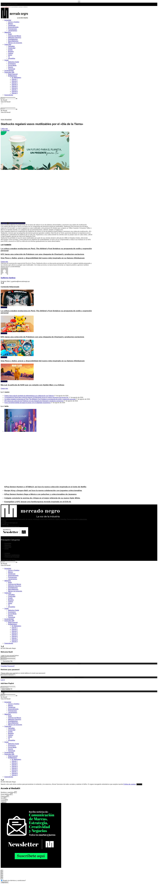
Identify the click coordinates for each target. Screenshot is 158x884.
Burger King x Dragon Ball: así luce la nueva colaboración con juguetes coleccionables (43, 490)
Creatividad (11, 48)
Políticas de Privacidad (11, 557)
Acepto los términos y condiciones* (14, 880)
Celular (3, 800)
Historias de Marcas (14, 36)
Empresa (4, 796)
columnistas (83, 519)
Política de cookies (129, 784)
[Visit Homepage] (14, 19)
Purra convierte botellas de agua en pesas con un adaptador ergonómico (27, 403)
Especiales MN (9, 72)
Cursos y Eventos (13, 22)
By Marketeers (16, 77)
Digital (6, 60)
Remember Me (7, 661)
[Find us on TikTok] (3, 646)
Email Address (5, 794)
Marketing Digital (13, 62)
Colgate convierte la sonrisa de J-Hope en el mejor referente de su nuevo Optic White (42, 498)
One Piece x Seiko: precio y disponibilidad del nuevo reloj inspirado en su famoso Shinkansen (43, 258)
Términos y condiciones (12, 555)
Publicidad (7, 44)
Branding (11, 51)
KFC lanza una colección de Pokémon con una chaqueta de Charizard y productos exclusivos (42, 254)
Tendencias (11, 25)
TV (9, 57)
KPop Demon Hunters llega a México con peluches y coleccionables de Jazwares (40, 494)
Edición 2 (15, 81)
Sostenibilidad (9, 70)
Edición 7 (15, 90)
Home (3, 119)
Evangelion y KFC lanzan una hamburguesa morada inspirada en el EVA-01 (37, 502)
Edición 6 (15, 88)
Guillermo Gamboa (8, 278)
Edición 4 (15, 84)
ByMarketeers (12, 76)
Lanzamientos (12, 30)
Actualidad (7, 20)
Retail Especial (13, 74)
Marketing (7, 32)
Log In (3, 680)
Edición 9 (15, 93)
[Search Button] (16, 98)
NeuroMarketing (13, 41)
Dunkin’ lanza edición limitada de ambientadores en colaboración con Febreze (29, 396)
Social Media (12, 65)
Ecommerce (12, 64)
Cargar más (4, 262)
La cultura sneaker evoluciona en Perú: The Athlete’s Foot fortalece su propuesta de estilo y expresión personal (39, 399)
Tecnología (11, 69)
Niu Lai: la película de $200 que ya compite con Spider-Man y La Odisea (32, 385)
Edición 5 (15, 86)
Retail (10, 34)
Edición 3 (15, 83)
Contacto (7, 553)
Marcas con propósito (15, 43)
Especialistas (8, 95)
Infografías (11, 58)
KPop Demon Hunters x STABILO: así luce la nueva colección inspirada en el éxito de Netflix (45, 487)
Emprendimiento (13, 27)
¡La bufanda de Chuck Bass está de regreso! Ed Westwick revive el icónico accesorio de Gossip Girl (36, 397)
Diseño (10, 50)
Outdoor (10, 53)
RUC (2, 798)
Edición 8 (15, 91)
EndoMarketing (13, 39)
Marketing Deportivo (14, 37)
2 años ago (4, 128)
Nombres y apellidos (7, 792)
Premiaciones (12, 29)
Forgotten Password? (8, 666)
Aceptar (139, 784)
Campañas (11, 46)
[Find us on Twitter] (2, 646)
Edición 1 (15, 79)
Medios (10, 24)
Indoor (10, 55)
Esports (10, 67)
